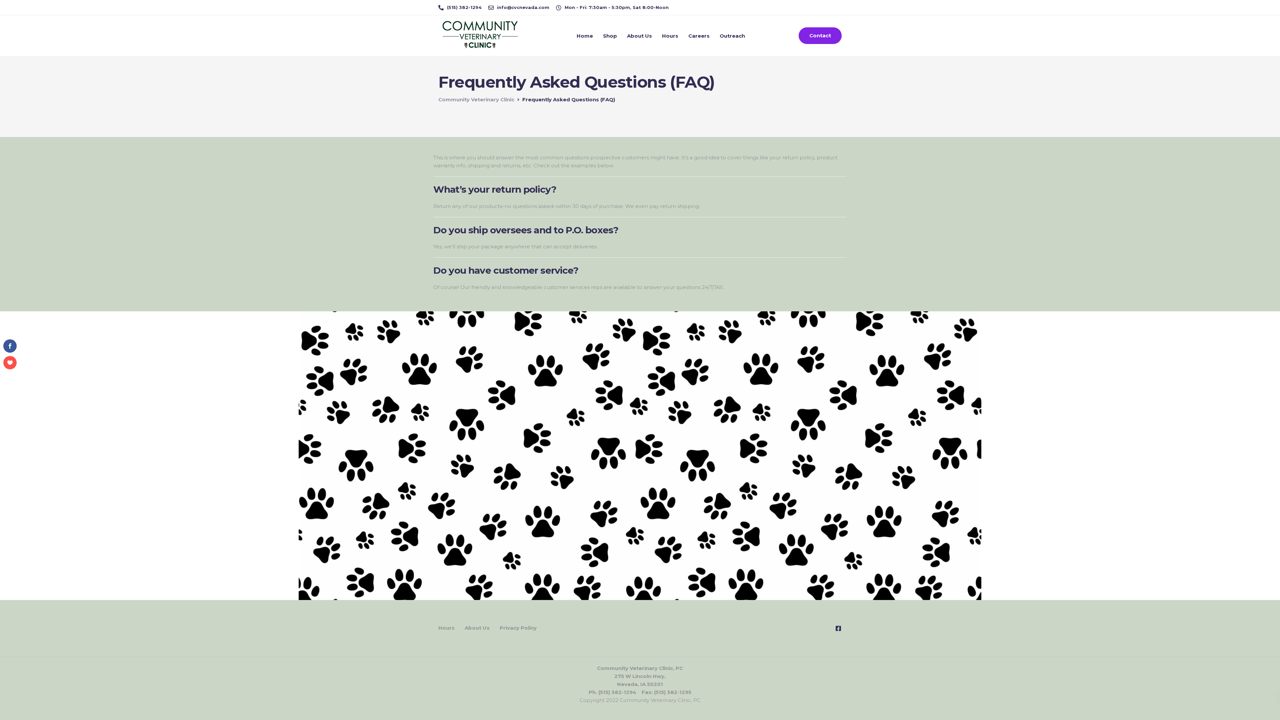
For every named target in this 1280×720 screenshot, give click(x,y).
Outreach (732, 36)
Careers (699, 36)
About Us (639, 36)
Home (585, 36)
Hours (670, 36)
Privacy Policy (518, 628)
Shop (610, 36)
